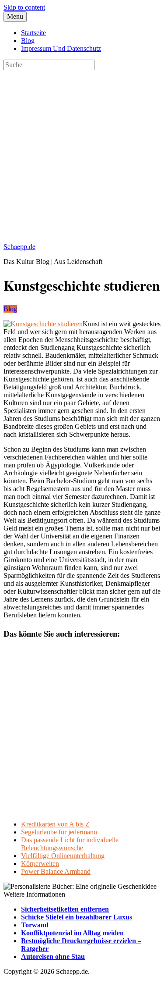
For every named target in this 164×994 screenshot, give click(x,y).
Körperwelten (40, 863)
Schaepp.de (19, 246)
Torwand (35, 925)
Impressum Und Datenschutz (61, 48)
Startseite (33, 32)
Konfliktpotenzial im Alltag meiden (72, 933)
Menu (15, 16)
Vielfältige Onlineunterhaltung (63, 855)
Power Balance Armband (56, 871)
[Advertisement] (82, 152)
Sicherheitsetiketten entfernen (65, 909)
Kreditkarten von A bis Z (55, 824)
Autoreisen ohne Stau (53, 956)
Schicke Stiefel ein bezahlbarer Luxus (76, 917)
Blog (28, 40)
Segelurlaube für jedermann (59, 832)
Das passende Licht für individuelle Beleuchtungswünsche (70, 843)
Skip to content (24, 7)
